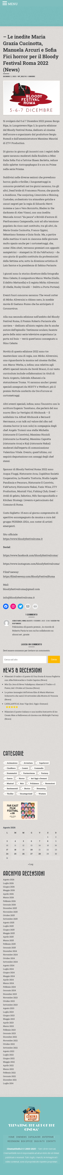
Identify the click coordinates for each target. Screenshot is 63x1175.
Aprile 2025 (8, 936)
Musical (10, 783)
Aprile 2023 (8, 1022)
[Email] (28, 606)
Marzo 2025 (8, 940)
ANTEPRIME (48, 1137)
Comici (25, 768)
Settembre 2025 (10, 918)
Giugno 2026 (9, 886)
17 (7, 849)
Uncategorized (26, 793)
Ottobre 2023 (9, 1001)
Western (42, 793)
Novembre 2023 (10, 997)
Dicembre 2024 (10, 951)
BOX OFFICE (27, 1141)
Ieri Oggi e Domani (39, 778)
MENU (13, 4)
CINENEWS (21, 1137)
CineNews (31, 76)
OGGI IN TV (39, 1141)
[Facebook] (6, 606)
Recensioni (50, 783)
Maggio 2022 (9, 1062)
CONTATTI (51, 1141)
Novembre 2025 (10, 911)
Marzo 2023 (8, 1026)
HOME (12, 1137)
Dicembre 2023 (10, 994)
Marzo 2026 (8, 897)
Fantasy (44, 773)
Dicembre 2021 (10, 1079)
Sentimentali (12, 788)
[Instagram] (13, 606)
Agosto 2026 (8, 879)
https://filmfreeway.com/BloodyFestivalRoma (29, 576)
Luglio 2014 (8, 1083)
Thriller (10, 793)
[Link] (35, 606)
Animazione (12, 763)
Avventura (28, 763)
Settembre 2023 (10, 1004)
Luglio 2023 (8, 1012)
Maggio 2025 (9, 933)
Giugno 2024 (9, 972)
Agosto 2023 (8, 1008)
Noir (22, 783)
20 (31, 849)
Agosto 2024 (8, 965)
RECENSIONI (13, 1141)
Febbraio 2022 (9, 1072)
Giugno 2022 (9, 1058)
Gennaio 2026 (9, 904)
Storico (27, 788)
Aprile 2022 (8, 1065)
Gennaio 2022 (9, 1076)
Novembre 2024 (10, 954)
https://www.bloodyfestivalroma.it (23, 538)
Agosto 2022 (8, 1051)
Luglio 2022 (8, 1054)
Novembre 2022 (10, 1040)
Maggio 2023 (9, 1019)
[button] (5, 3)
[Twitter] (20, 606)
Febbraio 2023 (9, 1029)
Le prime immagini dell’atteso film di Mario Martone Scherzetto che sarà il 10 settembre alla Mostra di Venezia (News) (31, 696)
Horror (22, 778)
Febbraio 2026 (9, 901)
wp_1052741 (22, 76)
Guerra (10, 778)
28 (40, 853)
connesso (19, 650)
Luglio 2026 (8, 883)
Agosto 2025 (8, 922)
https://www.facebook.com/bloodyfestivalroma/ (30, 555)
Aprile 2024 (8, 979)
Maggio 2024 (9, 976)
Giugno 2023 (9, 1015)
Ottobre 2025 (9, 915)
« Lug (30, 864)
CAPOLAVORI (34, 1137)
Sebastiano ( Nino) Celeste (22, 621)
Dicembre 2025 (10, 908)
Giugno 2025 (9, 929)
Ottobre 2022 (9, 1044)
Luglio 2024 (8, 969)
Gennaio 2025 (9, 947)
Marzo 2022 (8, 1069)
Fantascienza (29, 773)
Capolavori (44, 763)
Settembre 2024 (10, 961)
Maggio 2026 (9, 890)
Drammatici (12, 773)
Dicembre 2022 (10, 1036)
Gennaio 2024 (9, 990)
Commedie (38, 768)
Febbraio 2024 (9, 986)
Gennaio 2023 (9, 1033)
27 (31, 853)
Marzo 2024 (8, 983)
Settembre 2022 (10, 1047)
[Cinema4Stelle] (31, 18)
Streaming (41, 788)
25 (15, 853)
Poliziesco (34, 783)
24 (7, 853)
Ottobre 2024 (9, 958)
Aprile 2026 (8, 894)
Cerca (54, 659)
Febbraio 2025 (9, 944)
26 (23, 853)
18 (15, 849)
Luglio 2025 (8, 926)
